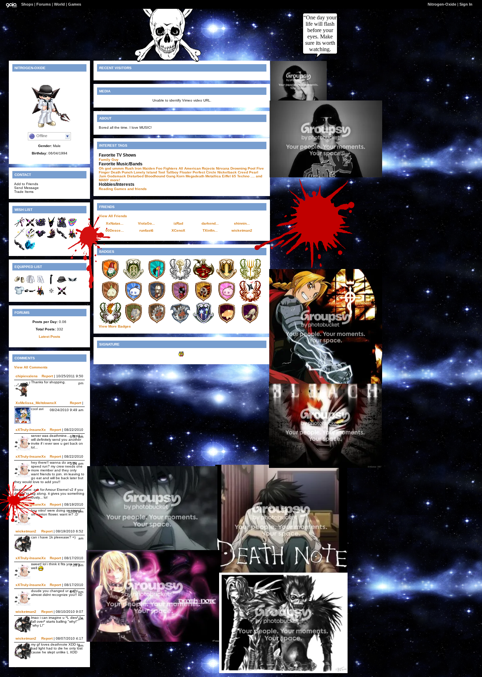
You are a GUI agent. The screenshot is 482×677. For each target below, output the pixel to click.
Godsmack (116, 176)
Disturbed (135, 176)
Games (74, 4)
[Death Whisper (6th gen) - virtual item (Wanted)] (19, 249)
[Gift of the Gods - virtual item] (40, 295)
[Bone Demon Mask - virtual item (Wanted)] (30, 237)
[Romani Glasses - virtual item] (30, 295)
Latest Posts (49, 336)
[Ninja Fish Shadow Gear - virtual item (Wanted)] (19, 226)
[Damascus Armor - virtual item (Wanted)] (40, 237)
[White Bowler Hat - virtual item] (61, 283)
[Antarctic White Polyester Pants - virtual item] (40, 283)
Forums (43, 4)
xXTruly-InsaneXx (31, 430)
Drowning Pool (242, 168)
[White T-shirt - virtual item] (19, 295)
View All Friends (113, 216)
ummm (118, 168)
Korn (180, 176)
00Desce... (115, 230)
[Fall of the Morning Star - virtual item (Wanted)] (51, 237)
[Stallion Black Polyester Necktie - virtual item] (51, 283)
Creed (243, 172)
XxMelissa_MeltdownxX (36, 403)
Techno (243, 176)
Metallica (213, 176)
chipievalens (27, 376)
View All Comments (31, 367)
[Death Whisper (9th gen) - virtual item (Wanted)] (61, 237)
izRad (178, 223)
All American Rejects (197, 168)
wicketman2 (26, 531)
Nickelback (227, 172)
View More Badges (115, 326)
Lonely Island (145, 172)
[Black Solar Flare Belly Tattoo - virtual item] (51, 295)
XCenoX (178, 230)
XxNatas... (114, 223)
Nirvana (222, 168)
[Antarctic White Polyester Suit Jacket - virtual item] (30, 283)
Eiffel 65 (229, 176)
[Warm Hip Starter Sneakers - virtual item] (19, 283)
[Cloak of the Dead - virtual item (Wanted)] (61, 226)
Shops (27, 4)
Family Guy (109, 159)
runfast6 (146, 230)
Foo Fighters (166, 168)
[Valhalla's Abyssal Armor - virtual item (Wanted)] (30, 249)
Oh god (105, 168)
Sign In (465, 4)
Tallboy (172, 172)
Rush (129, 168)
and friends (137, 189)
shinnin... (242, 223)
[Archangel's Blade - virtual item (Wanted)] (19, 237)
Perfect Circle (204, 172)
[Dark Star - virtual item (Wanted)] (30, 226)
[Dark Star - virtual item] (61, 295)
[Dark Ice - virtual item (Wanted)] (51, 226)
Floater (186, 172)
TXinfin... (210, 230)
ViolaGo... (146, 223)
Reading (106, 189)
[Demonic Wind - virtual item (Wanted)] (40, 226)
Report (47, 376)
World (59, 4)
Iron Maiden (145, 168)
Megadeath (195, 176)
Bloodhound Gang (160, 176)
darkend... (210, 223)
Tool (161, 172)
